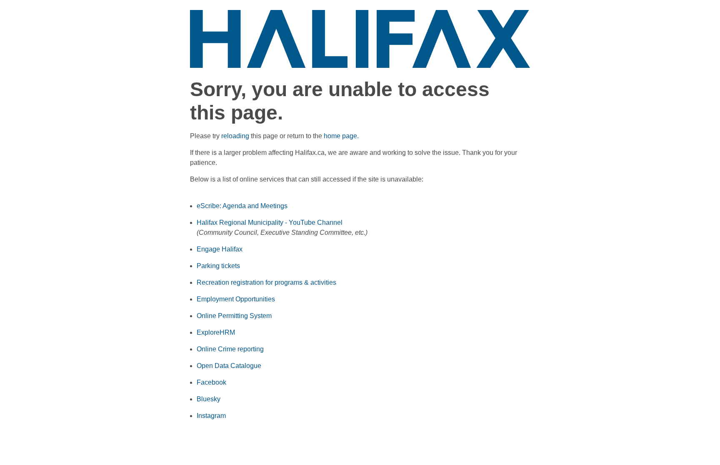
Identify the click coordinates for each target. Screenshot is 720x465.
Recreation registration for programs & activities (266, 282)
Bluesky (208, 399)
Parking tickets (218, 265)
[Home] (360, 38)
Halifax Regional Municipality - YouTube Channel (269, 222)
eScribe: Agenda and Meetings (242, 205)
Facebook (211, 382)
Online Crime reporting (230, 349)
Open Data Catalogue (229, 365)
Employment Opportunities (236, 299)
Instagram (211, 415)
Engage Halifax (219, 249)
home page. (341, 135)
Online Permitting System (234, 315)
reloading (235, 135)
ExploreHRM (216, 332)
